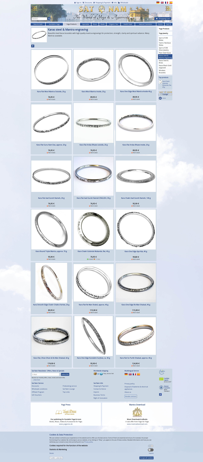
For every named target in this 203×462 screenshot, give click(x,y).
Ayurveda (85, 24)
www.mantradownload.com (137, 424)
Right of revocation (100, 398)
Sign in (78, 2)
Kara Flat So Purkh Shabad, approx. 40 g (136, 358)
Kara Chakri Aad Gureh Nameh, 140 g (136, 198)
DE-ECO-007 (167, 382)
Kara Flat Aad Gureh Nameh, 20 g (51, 198)
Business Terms (99, 395)
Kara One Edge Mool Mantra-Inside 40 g (136, 91)
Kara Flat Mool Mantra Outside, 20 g (51, 91)
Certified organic (166, 379)
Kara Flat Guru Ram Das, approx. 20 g (51, 145)
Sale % (168, 24)
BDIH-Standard (166, 390)
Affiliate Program (38, 392)
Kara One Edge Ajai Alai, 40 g (136, 251)
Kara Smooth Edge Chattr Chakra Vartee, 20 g (51, 304)
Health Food (127, 24)
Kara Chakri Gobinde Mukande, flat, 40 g (94, 251)
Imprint (96, 392)
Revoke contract (130, 396)
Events (160, 24)
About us (128, 392)
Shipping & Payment (103, 2)
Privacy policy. (88, 442)
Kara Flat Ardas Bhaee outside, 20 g (94, 145)
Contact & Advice (100, 389)
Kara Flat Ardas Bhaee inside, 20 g (136, 145)
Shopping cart (164, 18)
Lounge (165, 94)
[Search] (49, 18)
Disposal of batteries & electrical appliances (136, 388)
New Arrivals (38, 24)
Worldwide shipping (101, 371)
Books (103, 24)
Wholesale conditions (39, 389)
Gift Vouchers (37, 395)
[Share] (32, 46)
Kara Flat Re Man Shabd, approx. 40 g (93, 304)
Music (95, 24)
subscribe (65, 374)
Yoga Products (72, 24)
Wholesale (124, 2)
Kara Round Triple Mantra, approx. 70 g (51, 251)
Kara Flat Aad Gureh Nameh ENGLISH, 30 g (93, 198)
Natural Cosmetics (145, 24)
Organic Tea (113, 24)
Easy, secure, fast (108, 373)
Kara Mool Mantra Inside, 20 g (93, 91)
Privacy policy (130, 384)
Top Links (66, 392)
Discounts (88, 2)
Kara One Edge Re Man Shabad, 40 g (136, 304)
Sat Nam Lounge (69, 389)
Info (115, 2)
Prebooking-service (70, 386)
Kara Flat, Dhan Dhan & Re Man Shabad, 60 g (51, 358)
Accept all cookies (146, 458)
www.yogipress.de (66, 424)
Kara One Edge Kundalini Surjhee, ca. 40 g (93, 358)
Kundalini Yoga (54, 24)
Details (51, 453)
